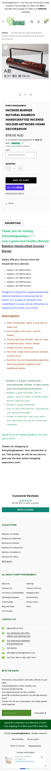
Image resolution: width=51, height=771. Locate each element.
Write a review (25, 509)
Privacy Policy (32, 602)
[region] (25, 7)
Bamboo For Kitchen (10, 543)
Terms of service (17, 746)
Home (5, 33)
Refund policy (18, 739)
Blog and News (8, 606)
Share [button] (11, 203)
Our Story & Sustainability (13, 593)
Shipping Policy (32, 593)
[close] (41, 757)
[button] (3, 21)
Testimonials (7, 602)
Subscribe (39, 713)
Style (8, 150)
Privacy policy (33, 739)
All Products (7, 561)
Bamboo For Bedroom (11, 552)
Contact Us (7, 588)
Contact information (25, 752)
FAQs (28, 606)
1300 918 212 (12, 648)
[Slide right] (31, 94)
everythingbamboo (20, 733)
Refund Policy (32, 597)
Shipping (9, 146)
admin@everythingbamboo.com (21, 653)
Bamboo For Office (10, 557)
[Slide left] (20, 94)
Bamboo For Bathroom (11, 538)
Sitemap (30, 583)
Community (7, 611)
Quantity (10, 163)
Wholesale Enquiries (10, 597)
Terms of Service (33, 588)
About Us (6, 583)
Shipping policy (34, 746)
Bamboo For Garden (10, 534)
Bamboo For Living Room (12, 547)
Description (13, 223)
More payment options (15, 193)
